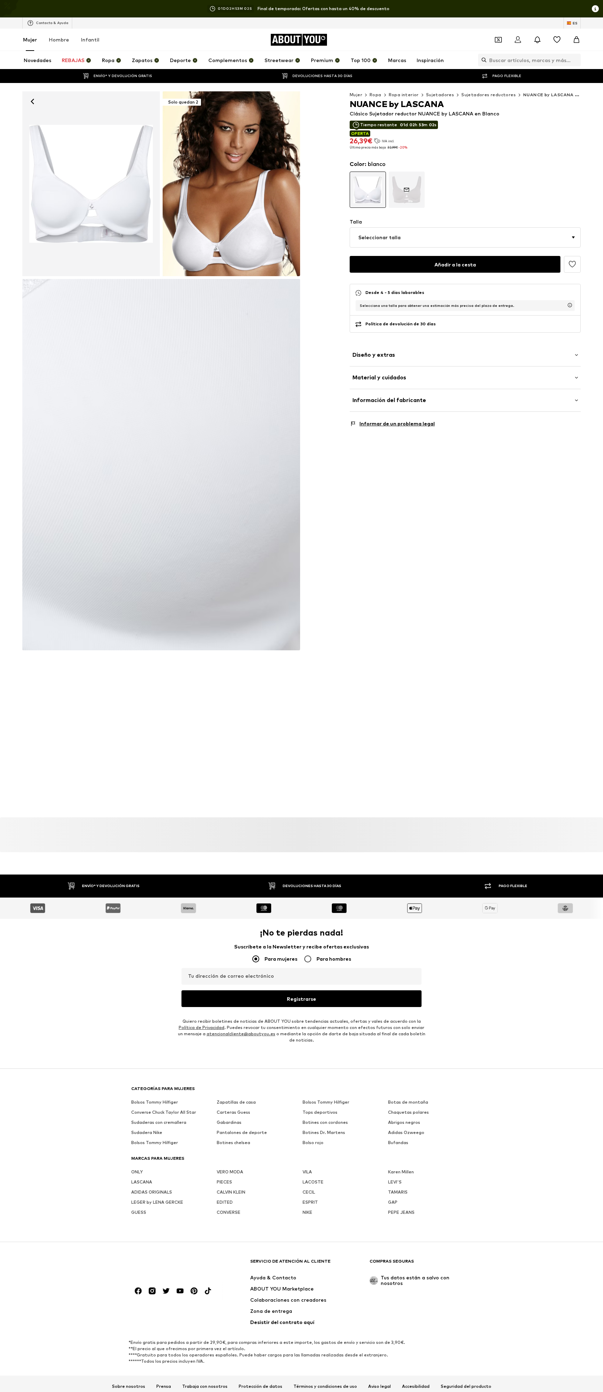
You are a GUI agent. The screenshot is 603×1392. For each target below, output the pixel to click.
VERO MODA (230, 1172)
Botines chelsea (233, 1142)
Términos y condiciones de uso (325, 1386)
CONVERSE (228, 1212)
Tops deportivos (320, 1112)
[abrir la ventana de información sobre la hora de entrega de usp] (570, 305)
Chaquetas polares (408, 1112)
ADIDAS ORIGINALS (151, 1192)
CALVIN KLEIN (231, 1192)
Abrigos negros (404, 1122)
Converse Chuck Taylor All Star (163, 1112)
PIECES (224, 1182)
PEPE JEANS (401, 1212)
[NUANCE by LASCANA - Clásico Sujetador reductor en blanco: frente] (91, 183)
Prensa (163, 1386)
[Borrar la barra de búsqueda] (575, 60)
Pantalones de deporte (242, 1132)
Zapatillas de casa (236, 1102)
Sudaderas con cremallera (158, 1122)
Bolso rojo (313, 1142)
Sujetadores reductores (488, 94)
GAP (392, 1202)
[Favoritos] (557, 40)
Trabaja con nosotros (205, 1386)
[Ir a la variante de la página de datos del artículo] (368, 190)
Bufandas (398, 1142)
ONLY (137, 1172)
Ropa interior (404, 94)
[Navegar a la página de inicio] (169, 1264)
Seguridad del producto (466, 1386)
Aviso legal (379, 1386)
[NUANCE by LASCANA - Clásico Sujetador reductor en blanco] (161, 465)
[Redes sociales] (138, 1291)
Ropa (375, 94)
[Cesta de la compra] (576, 40)
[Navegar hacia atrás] (32, 101)
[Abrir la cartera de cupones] (498, 40)
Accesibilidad (416, 1386)
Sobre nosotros (128, 1386)
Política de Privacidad (201, 1027)
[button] (465, 237)
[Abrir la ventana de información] (595, 8)
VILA (307, 1172)
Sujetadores (440, 94)
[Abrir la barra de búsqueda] (482, 60)
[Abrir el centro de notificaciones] (537, 40)
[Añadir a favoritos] (572, 264)
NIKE (307, 1212)
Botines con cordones (325, 1122)
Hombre (59, 40)
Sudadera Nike (146, 1132)
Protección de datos (260, 1386)
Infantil (90, 40)
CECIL (309, 1192)
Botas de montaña (408, 1102)
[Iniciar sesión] (518, 40)
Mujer (30, 40)
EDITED (225, 1202)
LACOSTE (313, 1182)
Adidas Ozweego (406, 1132)
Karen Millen (401, 1172)
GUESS (138, 1212)
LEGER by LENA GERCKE (157, 1202)
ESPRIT (310, 1202)
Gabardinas (229, 1122)
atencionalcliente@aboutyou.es (241, 1034)
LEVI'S (395, 1182)
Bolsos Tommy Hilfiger (154, 1102)
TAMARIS (398, 1192)
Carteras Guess (233, 1112)
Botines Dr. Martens (324, 1132)
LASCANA (141, 1182)
